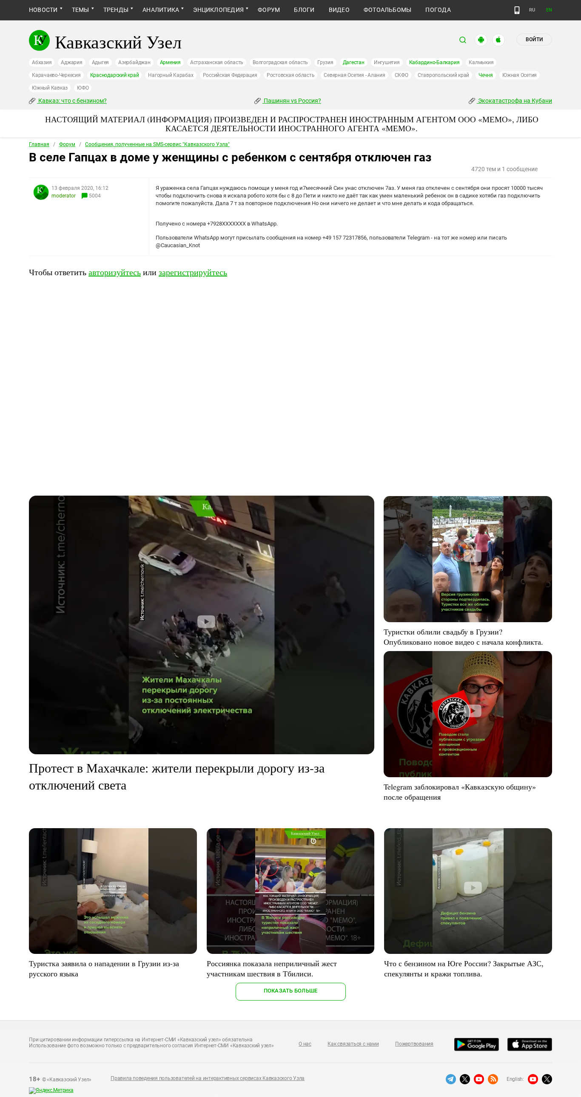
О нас (305, 1044)
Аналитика (160, 9)
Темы (80, 9)
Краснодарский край (114, 75)
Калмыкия (481, 62)
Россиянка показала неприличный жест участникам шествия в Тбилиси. (272, 968)
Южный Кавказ (50, 88)
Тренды (115, 9)
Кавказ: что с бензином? (72, 100)
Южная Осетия (519, 75)
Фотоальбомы (388, 9)
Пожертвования (414, 1044)
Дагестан (354, 62)
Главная (39, 144)
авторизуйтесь (114, 272)
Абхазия (41, 62)
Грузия (325, 62)
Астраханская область (216, 62)
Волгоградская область (280, 62)
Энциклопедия (218, 9)
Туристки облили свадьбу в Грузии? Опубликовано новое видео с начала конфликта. (463, 636)
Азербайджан (134, 62)
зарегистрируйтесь (193, 272)
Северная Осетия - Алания (354, 75)
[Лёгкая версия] (517, 10)
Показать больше (291, 990)
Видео (339, 9)
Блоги (304, 9)
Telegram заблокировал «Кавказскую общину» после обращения (460, 791)
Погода (437, 9)
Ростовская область (291, 75)
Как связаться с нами (353, 1044)
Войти (534, 39)
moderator (63, 196)
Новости (43, 9)
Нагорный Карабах (170, 75)
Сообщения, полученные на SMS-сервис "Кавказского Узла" (157, 144)
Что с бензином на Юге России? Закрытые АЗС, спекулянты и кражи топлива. (464, 968)
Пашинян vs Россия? (291, 100)
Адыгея (100, 62)
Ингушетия (387, 62)
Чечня (485, 75)
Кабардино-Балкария (434, 62)
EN (549, 10)
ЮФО (82, 88)
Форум (269, 9)
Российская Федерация (230, 75)
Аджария (71, 62)
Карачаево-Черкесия (56, 75)
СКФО (401, 75)
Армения (170, 62)
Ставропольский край (443, 75)
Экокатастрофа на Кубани (514, 100)
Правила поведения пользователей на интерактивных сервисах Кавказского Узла (208, 1078)
